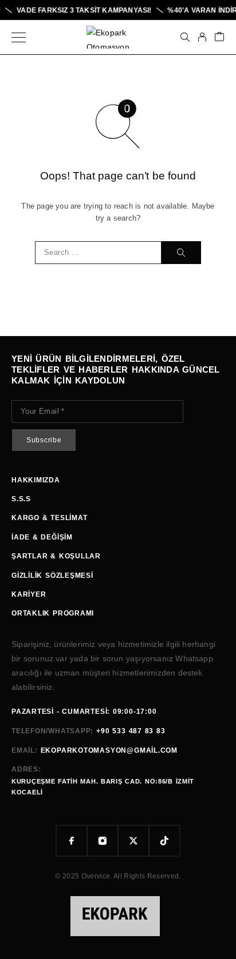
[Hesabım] (202, 37)
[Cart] (219, 37)
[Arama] (185, 37)
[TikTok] (164, 840)
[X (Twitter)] (133, 840)
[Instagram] (102, 840)
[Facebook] (71, 840)
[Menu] (18, 37)
